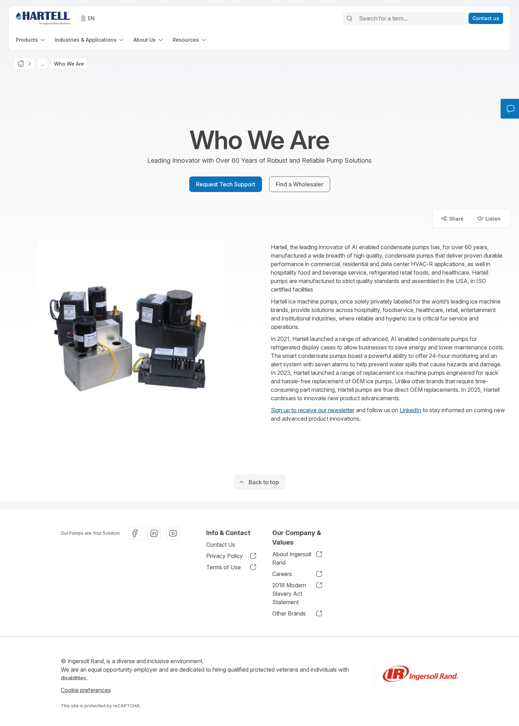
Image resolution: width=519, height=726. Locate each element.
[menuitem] (31, 39)
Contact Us (220, 544)
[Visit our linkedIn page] (154, 533)
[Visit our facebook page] (135, 533)
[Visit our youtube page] (173, 533)
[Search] (349, 18)
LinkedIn (410, 410)
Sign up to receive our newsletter (312, 410)
